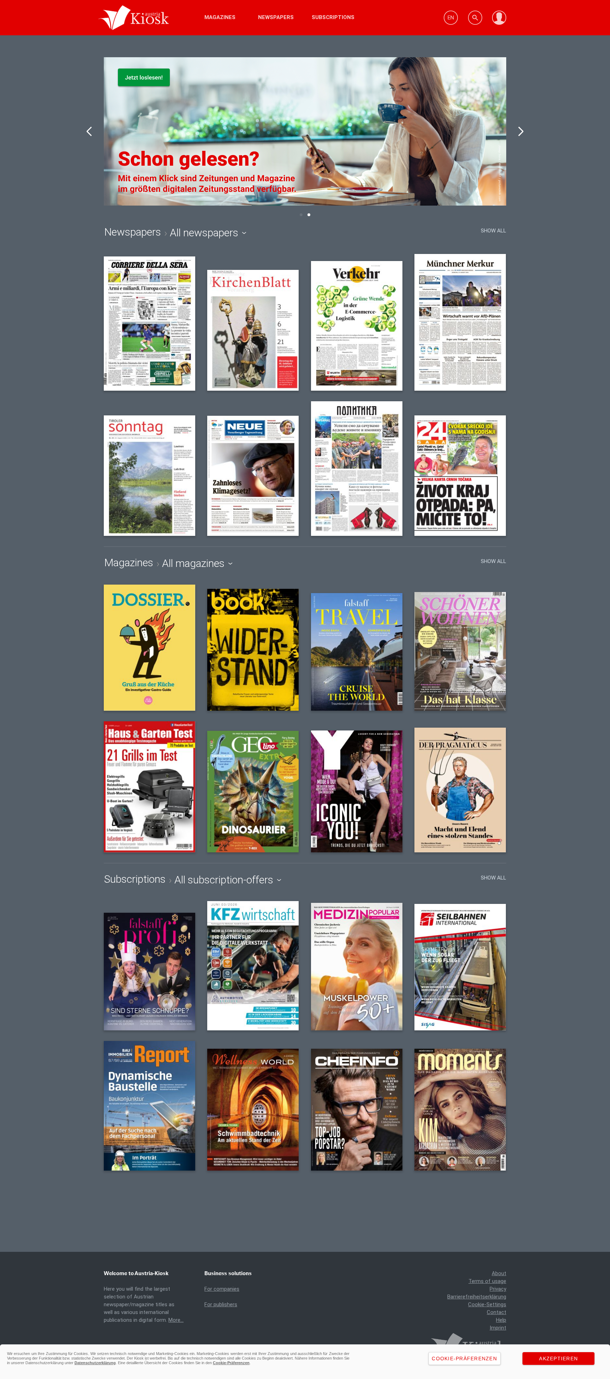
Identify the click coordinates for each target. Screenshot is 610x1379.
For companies (221, 1289)
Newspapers (276, 17)
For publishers (220, 1304)
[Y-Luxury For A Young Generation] (356, 791)
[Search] (475, 18)
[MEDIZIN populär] (356, 966)
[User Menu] (499, 18)
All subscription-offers (225, 880)
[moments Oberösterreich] (460, 1110)
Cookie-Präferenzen (231, 1363)
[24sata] (460, 475)
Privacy (498, 1289)
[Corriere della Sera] (149, 323)
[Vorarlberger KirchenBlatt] (253, 330)
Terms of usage (487, 1281)
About (499, 1273)
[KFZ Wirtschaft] (253, 965)
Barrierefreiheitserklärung (476, 1297)
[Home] (154, 17)
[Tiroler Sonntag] (149, 475)
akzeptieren (558, 1358)
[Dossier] (149, 648)
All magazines (194, 563)
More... (176, 1320)
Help (501, 1320)
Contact (496, 1312)
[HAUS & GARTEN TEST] (149, 786)
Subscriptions (333, 17)
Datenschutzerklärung (95, 1363)
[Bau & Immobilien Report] (149, 1106)
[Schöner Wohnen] (460, 651)
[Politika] (356, 468)
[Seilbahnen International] (460, 967)
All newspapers (205, 232)
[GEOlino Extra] (253, 791)
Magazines (219, 17)
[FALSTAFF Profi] (149, 971)
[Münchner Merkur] (460, 322)
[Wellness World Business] (253, 1110)
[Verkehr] (356, 325)
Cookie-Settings (487, 1304)
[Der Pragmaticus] (460, 790)
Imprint (498, 1328)
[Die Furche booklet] (253, 650)
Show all (493, 230)
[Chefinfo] (356, 1110)
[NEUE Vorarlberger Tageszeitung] (253, 476)
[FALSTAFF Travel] (356, 652)
